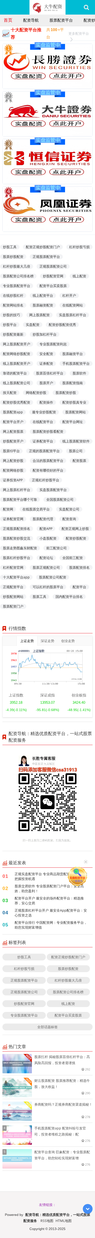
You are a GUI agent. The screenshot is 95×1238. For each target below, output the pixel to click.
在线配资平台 (43, 421)
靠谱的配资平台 (15, 373)
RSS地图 (46, 1220)
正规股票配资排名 (16, 528)
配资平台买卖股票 (53, 285)
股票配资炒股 (66, 392)
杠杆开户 (69, 295)
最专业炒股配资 (44, 412)
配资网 (8, 509)
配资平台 (79, 587)
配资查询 (69, 519)
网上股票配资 (39, 315)
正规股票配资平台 (46, 256)
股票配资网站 (75, 412)
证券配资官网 (13, 519)
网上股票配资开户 (16, 344)
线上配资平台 (43, 295)
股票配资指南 (72, 383)
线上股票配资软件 (76, 441)
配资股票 (79, 460)
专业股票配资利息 (53, 344)
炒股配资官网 (53, 276)
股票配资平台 (61, 20)
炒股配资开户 (13, 441)
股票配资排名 (79, 567)
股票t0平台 (11, 451)
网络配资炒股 (36, 392)
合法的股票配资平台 (48, 460)
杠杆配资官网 (13, 567)
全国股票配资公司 (60, 499)
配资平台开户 (13, 421)
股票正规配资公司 (46, 567)
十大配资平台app (16, 577)
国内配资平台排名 (69, 596)
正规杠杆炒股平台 (45, 480)
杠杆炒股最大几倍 (16, 266)
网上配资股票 (13, 431)
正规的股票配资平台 (44, 451)
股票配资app (13, 412)
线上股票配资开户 (16, 363)
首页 (8, 20)
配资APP (45, 528)
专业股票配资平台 (16, 285)
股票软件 (79, 373)
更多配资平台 (78, 33)
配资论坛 (46, 557)
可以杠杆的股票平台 (48, 587)
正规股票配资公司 (53, 266)
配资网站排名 (13, 305)
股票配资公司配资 (52, 577)
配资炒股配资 (76, 538)
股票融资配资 (43, 305)
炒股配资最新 (13, 334)
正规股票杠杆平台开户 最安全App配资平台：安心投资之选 (51, 912)
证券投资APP (13, 480)
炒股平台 (10, 324)
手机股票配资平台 (76, 363)
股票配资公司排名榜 (18, 276)
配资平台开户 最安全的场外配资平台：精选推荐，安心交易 (49, 900)
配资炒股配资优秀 (62, 324)
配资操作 (46, 402)
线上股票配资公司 (16, 383)
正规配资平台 (13, 587)
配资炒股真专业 (74, 402)
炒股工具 (10, 247)
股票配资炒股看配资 (48, 431)
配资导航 (31, 20)
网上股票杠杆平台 (16, 489)
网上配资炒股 (13, 460)
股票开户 (46, 383)
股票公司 (76, 451)
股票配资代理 (43, 519)
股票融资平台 (72, 353)
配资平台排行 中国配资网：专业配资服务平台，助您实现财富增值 (51, 925)
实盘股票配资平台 (53, 489)
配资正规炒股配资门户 (43, 247)
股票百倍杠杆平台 (49, 373)
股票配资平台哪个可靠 (20, 499)
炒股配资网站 (13, 596)
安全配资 (46, 353)
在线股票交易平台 (36, 509)
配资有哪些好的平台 (48, 470)
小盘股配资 (48, 538)
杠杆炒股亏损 (79, 247)
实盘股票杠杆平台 (72, 315)
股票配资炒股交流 (16, 538)
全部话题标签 (47, 1027)
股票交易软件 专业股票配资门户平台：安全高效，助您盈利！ (49, 888)
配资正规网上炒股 (75, 528)
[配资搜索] (86, 7)
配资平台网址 (72, 421)
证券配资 (46, 363)
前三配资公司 (56, 548)
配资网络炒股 (13, 470)
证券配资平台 (43, 441)
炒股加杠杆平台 (45, 334)
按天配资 (10, 392)
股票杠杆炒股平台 (16, 557)
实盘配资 (32, 324)
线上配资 (79, 276)
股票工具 (39, 596)
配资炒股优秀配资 (16, 402)
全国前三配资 (72, 557)
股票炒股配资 (13, 256)
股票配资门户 (13, 606)
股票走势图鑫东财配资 (20, 548)
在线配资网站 (72, 305)
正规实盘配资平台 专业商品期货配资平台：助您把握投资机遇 (51, 876)
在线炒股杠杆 (13, 295)
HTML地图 (64, 1220)
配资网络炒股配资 (16, 353)
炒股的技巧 (11, 315)
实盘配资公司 (69, 509)
